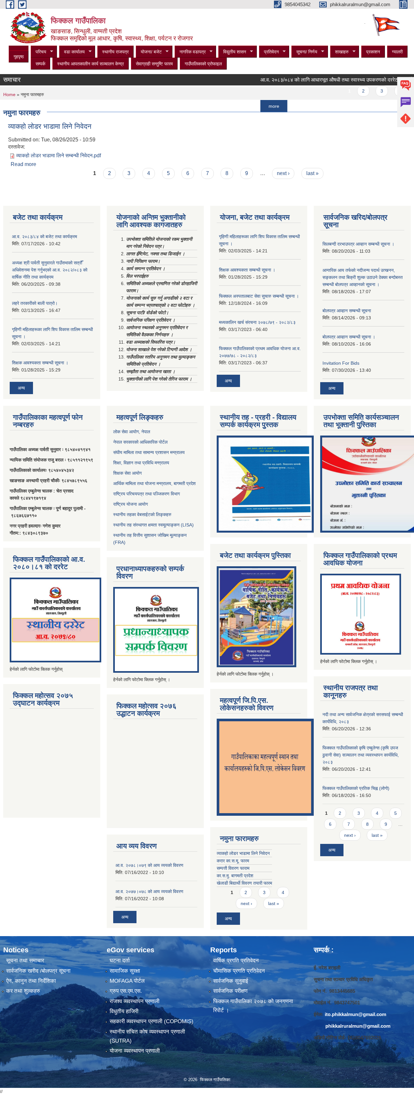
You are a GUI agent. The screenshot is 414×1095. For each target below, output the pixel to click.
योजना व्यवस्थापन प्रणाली (135, 1051)
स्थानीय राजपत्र (115, 51)
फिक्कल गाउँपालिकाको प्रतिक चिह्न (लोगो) (355, 788)
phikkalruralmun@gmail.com (357, 1026)
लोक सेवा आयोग (126, 431)
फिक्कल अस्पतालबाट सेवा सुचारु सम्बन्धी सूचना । (259, 296)
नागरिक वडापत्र (190, 52)
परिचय (38, 52)
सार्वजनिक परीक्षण (230, 991)
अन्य (21, 388)
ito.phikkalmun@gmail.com (355, 1014)
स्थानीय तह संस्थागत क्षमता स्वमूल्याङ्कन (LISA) (153, 524)
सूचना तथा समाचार (25, 960)
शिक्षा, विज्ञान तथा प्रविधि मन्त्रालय (141, 462)
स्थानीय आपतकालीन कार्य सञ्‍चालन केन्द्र (90, 63)
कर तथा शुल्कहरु (23, 991)
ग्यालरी (397, 51)
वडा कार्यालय (72, 52)
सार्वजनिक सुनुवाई (230, 981)
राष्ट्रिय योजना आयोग (130, 504)
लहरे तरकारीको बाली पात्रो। (35, 303)
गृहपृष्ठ (19, 56)
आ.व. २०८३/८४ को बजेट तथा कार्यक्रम (44, 236)
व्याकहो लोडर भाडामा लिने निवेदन (50, 126)
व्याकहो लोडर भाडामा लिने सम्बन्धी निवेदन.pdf (58, 155)
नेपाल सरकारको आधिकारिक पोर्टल (140, 442)
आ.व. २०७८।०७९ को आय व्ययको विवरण (149, 865)
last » (312, 173)
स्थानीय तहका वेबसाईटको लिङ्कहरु (142, 514)
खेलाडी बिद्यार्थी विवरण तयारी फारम (244, 883)
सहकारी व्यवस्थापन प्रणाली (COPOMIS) (151, 1021)
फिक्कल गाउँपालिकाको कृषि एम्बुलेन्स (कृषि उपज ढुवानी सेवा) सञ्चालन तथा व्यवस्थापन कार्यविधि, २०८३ (360, 755)
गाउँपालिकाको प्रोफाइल (203, 63)
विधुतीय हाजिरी (124, 1011)
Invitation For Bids (340, 363)
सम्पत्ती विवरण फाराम (233, 868)
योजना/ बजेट (149, 52)
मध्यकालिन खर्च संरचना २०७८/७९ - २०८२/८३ (257, 322)
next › (283, 173)
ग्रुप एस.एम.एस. (126, 991)
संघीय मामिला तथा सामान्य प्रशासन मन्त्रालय (149, 452)
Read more (23, 164)
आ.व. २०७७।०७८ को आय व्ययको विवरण (149, 891)
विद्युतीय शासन (232, 52)
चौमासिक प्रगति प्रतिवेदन (239, 971)
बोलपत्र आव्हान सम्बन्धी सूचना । (348, 336)
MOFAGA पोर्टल (127, 981)
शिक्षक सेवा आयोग (127, 473)
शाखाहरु (339, 52)
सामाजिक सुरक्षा (125, 971)
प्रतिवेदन (269, 52)
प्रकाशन (373, 51)
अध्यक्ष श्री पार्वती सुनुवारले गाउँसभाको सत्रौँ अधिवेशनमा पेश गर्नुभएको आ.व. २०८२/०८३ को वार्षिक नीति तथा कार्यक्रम (49, 270)
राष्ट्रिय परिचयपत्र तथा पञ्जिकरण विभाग (146, 493)
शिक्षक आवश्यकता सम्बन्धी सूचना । (40, 362)
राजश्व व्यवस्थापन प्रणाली (134, 1001)
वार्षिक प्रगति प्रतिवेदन (236, 960)
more (255, 106)
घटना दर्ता (120, 960)
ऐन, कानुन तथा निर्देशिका (31, 981)
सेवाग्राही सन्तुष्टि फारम (154, 63)
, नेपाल (144, 431)
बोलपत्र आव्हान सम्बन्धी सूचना (346, 310)
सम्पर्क (40, 63)
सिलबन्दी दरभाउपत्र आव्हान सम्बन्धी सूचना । (358, 244)
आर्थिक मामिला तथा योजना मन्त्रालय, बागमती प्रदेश (155, 483)
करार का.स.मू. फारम (233, 860)
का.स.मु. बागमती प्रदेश (235, 875)
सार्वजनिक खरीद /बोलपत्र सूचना (38, 971)
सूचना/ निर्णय (304, 52)
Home (9, 94)
